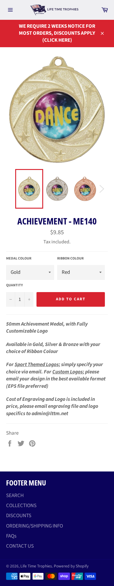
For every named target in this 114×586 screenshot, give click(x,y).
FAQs (11, 536)
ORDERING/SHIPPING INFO (34, 526)
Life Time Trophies (36, 566)
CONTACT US (20, 546)
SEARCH (15, 495)
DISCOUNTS (18, 515)
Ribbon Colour (70, 258)
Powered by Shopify (71, 566)
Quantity (14, 285)
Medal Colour (18, 258)
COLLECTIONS (21, 505)
